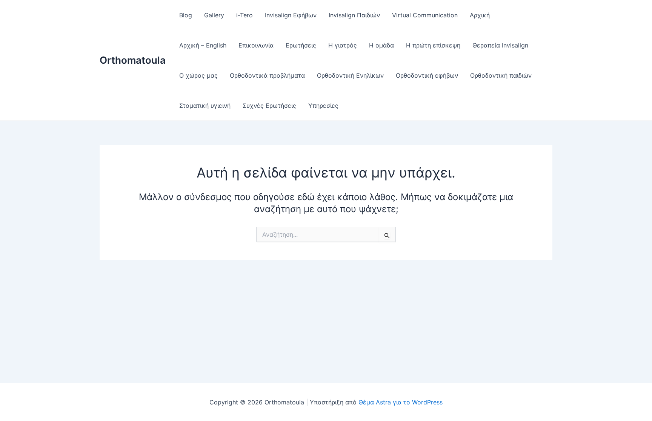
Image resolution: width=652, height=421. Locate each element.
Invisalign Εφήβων (291, 15)
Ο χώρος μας (198, 75)
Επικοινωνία (256, 45)
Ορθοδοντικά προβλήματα (267, 75)
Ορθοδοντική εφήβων (427, 75)
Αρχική (480, 15)
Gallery (214, 15)
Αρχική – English (202, 45)
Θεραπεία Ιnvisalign (500, 45)
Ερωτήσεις (301, 45)
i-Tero (244, 15)
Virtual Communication (425, 15)
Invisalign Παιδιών (354, 15)
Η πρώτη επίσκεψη (433, 45)
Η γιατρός (342, 45)
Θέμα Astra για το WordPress (400, 402)
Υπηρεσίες (323, 105)
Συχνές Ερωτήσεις (269, 105)
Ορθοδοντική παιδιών (501, 75)
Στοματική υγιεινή (205, 105)
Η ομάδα (381, 45)
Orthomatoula (133, 60)
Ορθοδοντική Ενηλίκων (350, 75)
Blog (185, 15)
